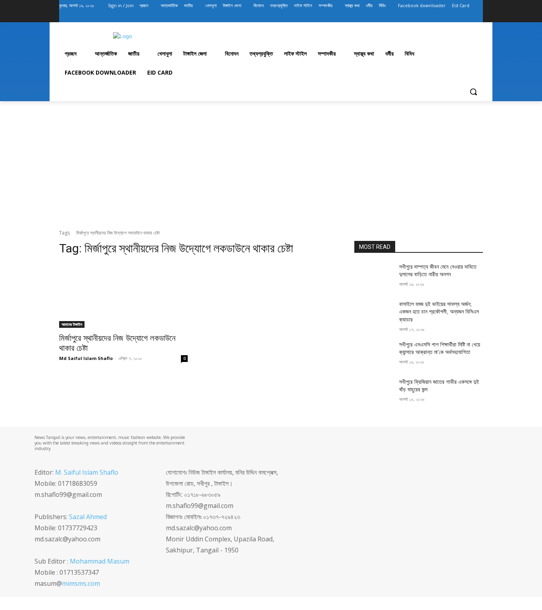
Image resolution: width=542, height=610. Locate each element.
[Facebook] (434, 16)
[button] (473, 91)
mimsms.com (81, 583)
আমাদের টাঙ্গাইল (72, 324)
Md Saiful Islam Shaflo (86, 358)
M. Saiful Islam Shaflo (86, 472)
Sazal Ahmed (88, 516)
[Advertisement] (271, 165)
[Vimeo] (467, 16)
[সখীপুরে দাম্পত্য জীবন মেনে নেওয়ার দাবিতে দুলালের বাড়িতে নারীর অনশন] (373, 276)
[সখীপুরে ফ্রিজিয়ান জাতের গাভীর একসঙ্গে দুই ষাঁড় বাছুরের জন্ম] (373, 391)
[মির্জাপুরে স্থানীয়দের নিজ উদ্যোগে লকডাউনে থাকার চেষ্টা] (123, 296)
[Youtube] (478, 16)
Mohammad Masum (99, 561)
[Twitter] (456, 16)
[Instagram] (445, 16)
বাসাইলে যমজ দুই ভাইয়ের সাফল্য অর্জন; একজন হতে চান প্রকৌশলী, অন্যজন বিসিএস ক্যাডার (439, 312)
